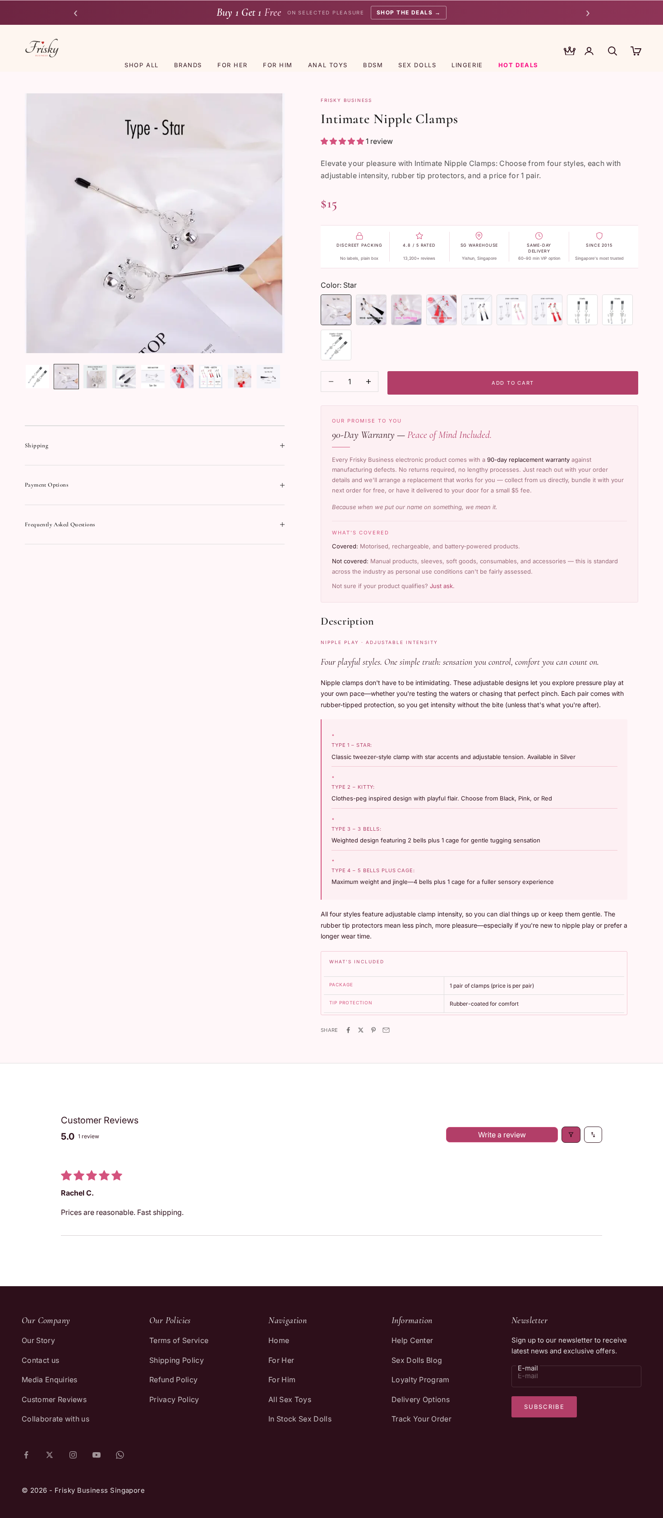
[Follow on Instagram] (73, 1454)
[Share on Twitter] (360, 1030)
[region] (155, 223)
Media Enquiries (50, 1379)
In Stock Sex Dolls (300, 1418)
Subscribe (544, 1406)
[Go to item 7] (210, 376)
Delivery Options (420, 1399)
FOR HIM (278, 65)
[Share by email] (386, 1030)
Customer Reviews (54, 1399)
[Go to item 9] (268, 376)
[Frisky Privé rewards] (569, 52)
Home (278, 1340)
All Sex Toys (289, 1399)
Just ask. (442, 585)
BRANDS (188, 65)
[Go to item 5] (153, 376)
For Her (281, 1360)
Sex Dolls (417, 65)
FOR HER (232, 65)
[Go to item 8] (239, 376)
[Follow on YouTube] (96, 1454)
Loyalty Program (420, 1379)
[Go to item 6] (181, 376)
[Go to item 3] (95, 376)
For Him (281, 1379)
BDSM (373, 65)
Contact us (40, 1360)
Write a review (502, 1134)
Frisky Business (346, 100)
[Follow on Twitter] (49, 1454)
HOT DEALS (518, 65)
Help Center (412, 1340)
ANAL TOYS (328, 65)
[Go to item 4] (124, 376)
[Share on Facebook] (348, 1030)
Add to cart (513, 383)
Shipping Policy (176, 1360)
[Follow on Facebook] (26, 1454)
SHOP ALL (141, 65)
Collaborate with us (55, 1418)
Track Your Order (421, 1418)
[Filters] (571, 1135)
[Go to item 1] (37, 376)
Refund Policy (173, 1379)
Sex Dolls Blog (416, 1360)
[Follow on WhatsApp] (119, 1454)
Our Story (38, 1340)
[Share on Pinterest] (373, 1030)
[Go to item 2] (66, 376)
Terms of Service (178, 1340)
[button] (343, 141)
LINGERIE (467, 65)
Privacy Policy (174, 1399)
